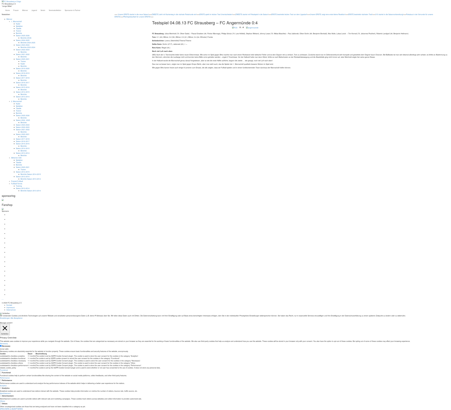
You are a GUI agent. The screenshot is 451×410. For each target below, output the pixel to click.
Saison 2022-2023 (22, 49)
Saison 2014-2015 (22, 92)
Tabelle (18, 28)
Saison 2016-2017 (22, 82)
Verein (43, 10)
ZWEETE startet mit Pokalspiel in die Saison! (251, 14)
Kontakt (9, 305)
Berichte (19, 33)
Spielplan (19, 26)
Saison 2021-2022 (22, 54)
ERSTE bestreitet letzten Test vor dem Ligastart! (289, 14)
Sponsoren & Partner (72, 10)
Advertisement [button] (5, 393)
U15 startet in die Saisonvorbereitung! (389, 14)
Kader (18, 24)
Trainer (18, 31)
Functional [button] (4, 370)
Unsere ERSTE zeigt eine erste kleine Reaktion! (327, 14)
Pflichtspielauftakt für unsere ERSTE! (137, 17)
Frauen (16, 10)
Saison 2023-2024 (22, 45)
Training (19, 186)
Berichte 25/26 (26, 38)
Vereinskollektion (55, 10)
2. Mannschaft (16, 101)
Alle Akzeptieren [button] (17, 318)
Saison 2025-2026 (22, 35)
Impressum (10, 307)
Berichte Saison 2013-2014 (31, 179)
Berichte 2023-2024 (28, 47)
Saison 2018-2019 (22, 73)
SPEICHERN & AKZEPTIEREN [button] (11, 409)
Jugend (34, 10)
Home (7, 10)
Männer (25, 10)
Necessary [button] (4, 343)
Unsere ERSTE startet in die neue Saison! (133, 14)
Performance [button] (5, 378)
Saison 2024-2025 (22, 40)
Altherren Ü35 (16, 158)
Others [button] (2, 401)
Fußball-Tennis (16, 183)
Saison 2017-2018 (22, 78)
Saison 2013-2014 (22, 96)
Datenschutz (11, 310)
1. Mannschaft (16, 21)
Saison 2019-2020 (22, 68)
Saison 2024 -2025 (23, 120)
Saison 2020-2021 (22, 59)
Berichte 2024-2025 (28, 42)
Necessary (6, 346)
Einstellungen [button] (5, 318)
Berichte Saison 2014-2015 (31, 174)
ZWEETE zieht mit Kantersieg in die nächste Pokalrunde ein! (174, 14)
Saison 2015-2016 (22, 87)
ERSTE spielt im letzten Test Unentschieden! (216, 14)
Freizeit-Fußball (17, 181)
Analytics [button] (3, 385)
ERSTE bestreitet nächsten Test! (360, 14)
